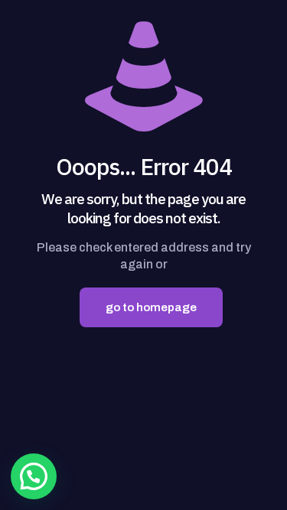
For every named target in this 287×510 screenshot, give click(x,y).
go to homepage (151, 307)
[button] (34, 476)
